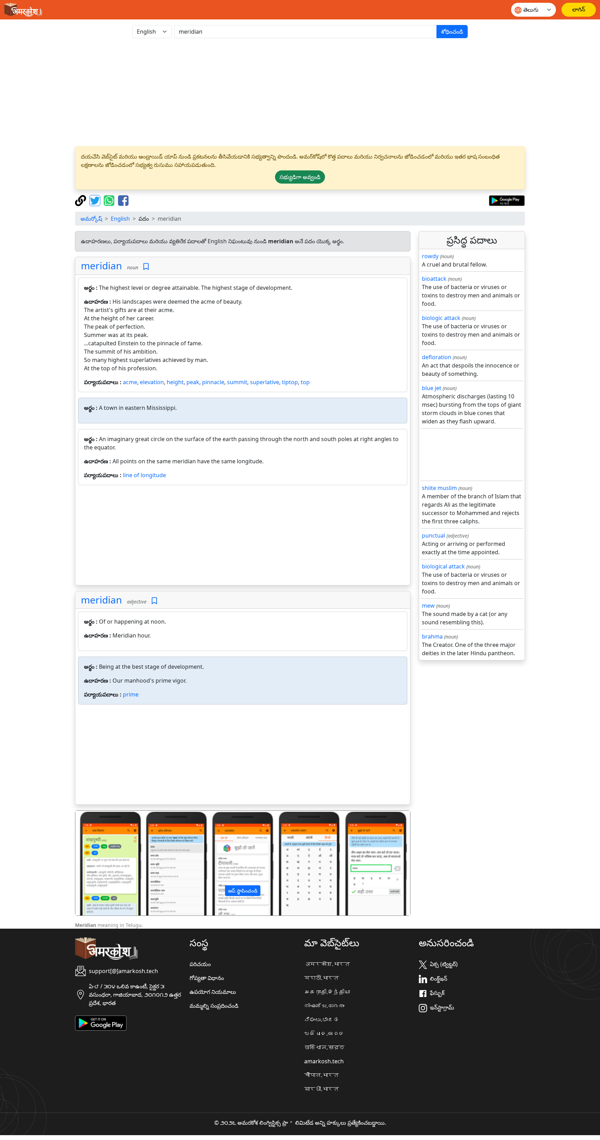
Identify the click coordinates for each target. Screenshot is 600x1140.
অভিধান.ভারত (324, 1047)
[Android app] (101, 1022)
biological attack (443, 566)
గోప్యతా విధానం (207, 978)
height (175, 382)
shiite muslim (439, 488)
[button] (100, 863)
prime (131, 694)
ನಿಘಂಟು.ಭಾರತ (321, 1019)
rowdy (430, 256)
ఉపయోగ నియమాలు (213, 992)
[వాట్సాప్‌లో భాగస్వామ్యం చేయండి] (109, 200)
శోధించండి (452, 31)
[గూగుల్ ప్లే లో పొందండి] (507, 200)
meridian (101, 265)
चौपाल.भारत (321, 1075)
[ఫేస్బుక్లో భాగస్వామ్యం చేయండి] (123, 200)
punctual (433, 535)
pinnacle (213, 382)
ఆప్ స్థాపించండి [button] (242, 890)
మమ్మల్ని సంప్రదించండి (214, 1006)
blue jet (431, 388)
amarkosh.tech (324, 1061)
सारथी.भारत (321, 1089)
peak (192, 382)
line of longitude (144, 475)
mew (428, 605)
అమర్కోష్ (91, 218)
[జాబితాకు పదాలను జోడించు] (146, 266)
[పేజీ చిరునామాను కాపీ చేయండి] (81, 200)
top (305, 382)
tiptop (290, 382)
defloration (436, 357)
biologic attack (441, 318)
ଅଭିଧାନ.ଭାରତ (324, 1033)
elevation (152, 382)
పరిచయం (200, 964)
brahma (432, 636)
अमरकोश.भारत (327, 964)
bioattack (434, 278)
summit (237, 382)
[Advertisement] (300, 92)
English (120, 218)
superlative (264, 382)
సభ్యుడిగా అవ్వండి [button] (300, 177)
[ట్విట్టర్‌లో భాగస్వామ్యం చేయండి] (95, 200)
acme (130, 382)
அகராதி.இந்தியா (327, 992)
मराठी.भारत (321, 978)
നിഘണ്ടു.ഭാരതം (324, 1006)
